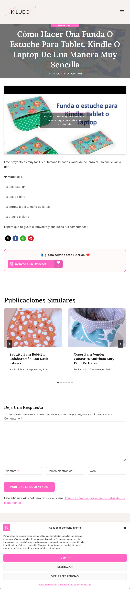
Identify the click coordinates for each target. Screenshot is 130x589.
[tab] (58, 382)
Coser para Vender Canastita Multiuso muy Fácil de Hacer (94, 358)
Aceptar (65, 557)
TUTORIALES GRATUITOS (65, 25)
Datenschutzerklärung (69, 584)
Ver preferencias (65, 576)
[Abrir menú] (123, 11)
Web (93, 471)
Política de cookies (48, 584)
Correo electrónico (61, 471)
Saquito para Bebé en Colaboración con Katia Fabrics (29, 358)
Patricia (56, 73)
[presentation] (33, 327)
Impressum (86, 584)
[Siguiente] (120, 344)
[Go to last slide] (9, 344)
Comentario (13, 418)
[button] (125, 527)
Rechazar (65, 567)
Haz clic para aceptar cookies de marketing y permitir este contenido (65, 120)
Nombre (12, 471)
